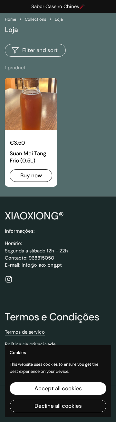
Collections (35, 19)
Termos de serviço (25, 332)
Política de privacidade (30, 344)
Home (10, 19)
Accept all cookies (58, 388)
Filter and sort (40, 50)
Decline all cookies (58, 405)
